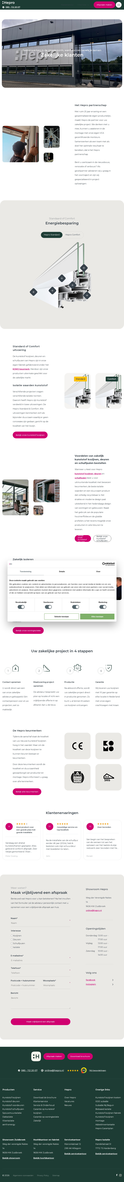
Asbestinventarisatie (105, 1124)
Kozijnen (17, 936)
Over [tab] (98, 571)
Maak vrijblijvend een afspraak (40, 1021)
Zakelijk (37, 1121)
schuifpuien (80, 478)
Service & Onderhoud (43, 1105)
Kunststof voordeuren (13, 1105)
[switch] (48, 607)
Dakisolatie (7, 1117)
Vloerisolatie (8, 1121)
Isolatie (16, 947)
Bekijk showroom (11, 1158)
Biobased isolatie (103, 1109)
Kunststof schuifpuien (13, 1109)
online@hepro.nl (94, 910)
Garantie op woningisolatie (46, 1117)
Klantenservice (40, 1101)
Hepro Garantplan (104, 1128)
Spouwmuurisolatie (12, 1113)
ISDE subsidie (101, 1101)
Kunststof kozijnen (11, 1097)
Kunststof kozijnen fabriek (108, 1113)
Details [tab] (62, 571)
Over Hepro (70, 1097)
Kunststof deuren (11, 1101)
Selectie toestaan (61, 617)
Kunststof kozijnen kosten (108, 1097)
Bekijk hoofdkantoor (43, 1158)
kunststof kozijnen (84, 474)
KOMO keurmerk (21, 369)
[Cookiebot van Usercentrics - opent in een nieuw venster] (104, 564)
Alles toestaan (97, 617)
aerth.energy (8, 1124)
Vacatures (69, 1101)
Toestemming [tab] (25, 571)
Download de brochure (44, 1097)
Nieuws (68, 1105)
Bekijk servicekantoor (75, 1154)
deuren (97, 474)
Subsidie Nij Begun (104, 1105)
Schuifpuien (19, 943)
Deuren (17, 939)
